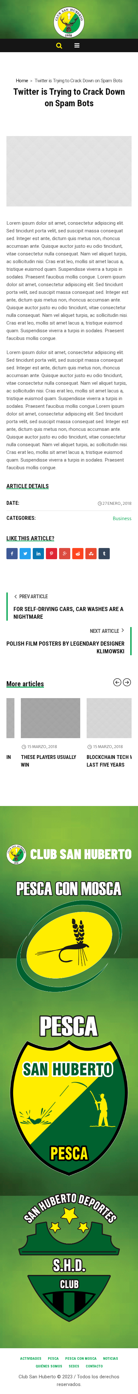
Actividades (30, 1359)
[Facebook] (12, 553)
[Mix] (91, 553)
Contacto (94, 1366)
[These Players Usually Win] (36, 718)
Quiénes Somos (49, 1366)
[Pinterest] (51, 553)
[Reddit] (77, 553)
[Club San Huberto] (69, 22)
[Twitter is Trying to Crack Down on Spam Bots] (69, 171)
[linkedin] (38, 553)
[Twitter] (25, 553)
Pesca (53, 1359)
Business (122, 518)
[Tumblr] (104, 553)
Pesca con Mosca (81, 1359)
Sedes (74, 1366)
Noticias (110, 1359)
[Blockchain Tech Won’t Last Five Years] (102, 718)
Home (22, 80)
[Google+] (64, 553)
